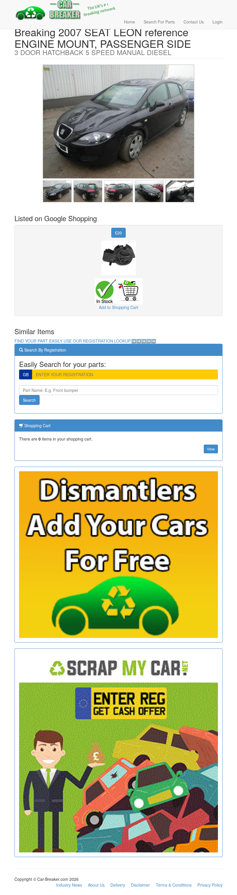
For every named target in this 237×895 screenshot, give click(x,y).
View (211, 448)
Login (217, 22)
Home (129, 22)
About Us (96, 885)
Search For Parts (159, 22)
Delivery (117, 885)
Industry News (69, 885)
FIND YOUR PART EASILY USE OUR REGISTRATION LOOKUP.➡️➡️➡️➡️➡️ (85, 341)
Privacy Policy (210, 885)
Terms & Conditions (174, 885)
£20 (118, 233)
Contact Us (194, 22)
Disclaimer (140, 885)
